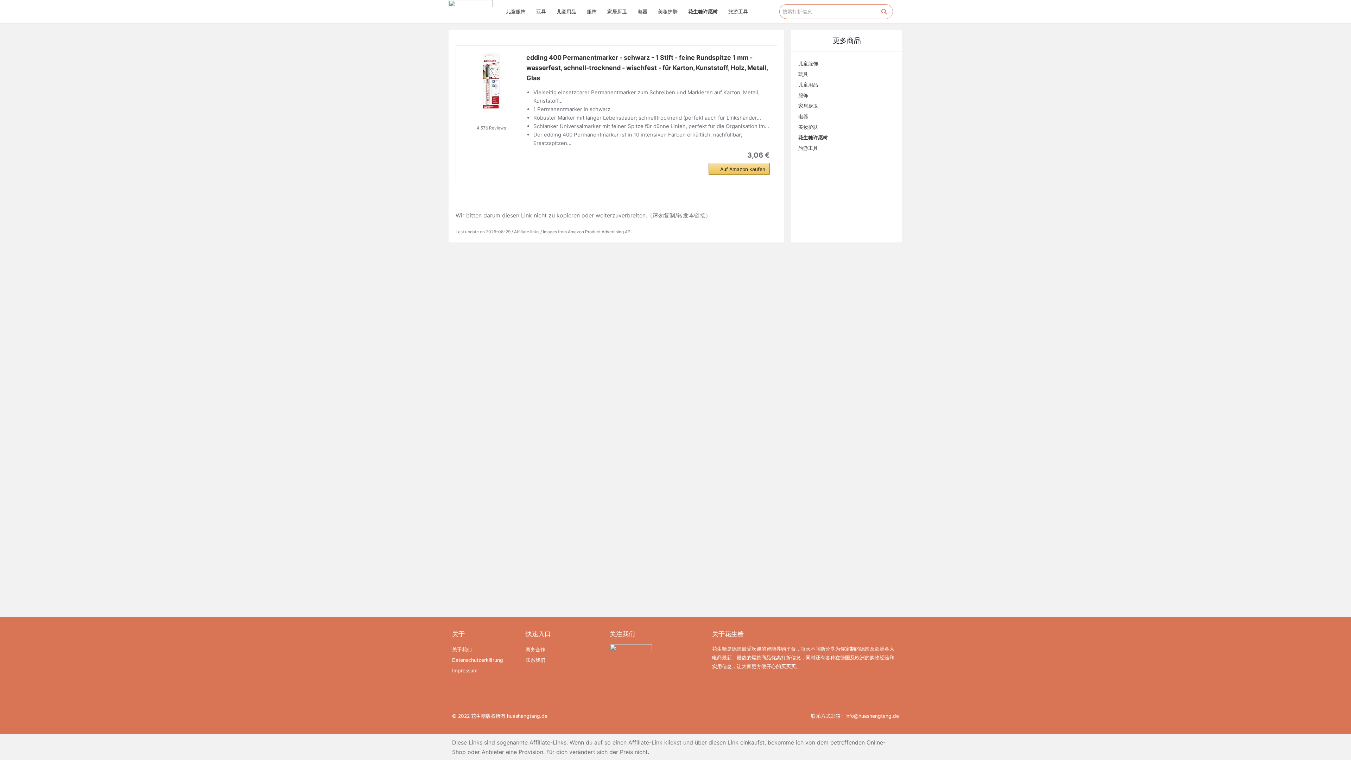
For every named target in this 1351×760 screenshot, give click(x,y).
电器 (642, 11)
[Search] (884, 12)
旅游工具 (738, 11)
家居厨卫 (617, 11)
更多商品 (847, 40)
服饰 (592, 11)
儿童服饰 (516, 11)
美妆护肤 (668, 11)
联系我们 (535, 660)
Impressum (464, 670)
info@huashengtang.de (872, 716)
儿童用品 (566, 11)
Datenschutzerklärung (477, 660)
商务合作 (535, 649)
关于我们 (462, 649)
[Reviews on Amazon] (491, 119)
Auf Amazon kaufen (742, 169)
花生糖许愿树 (703, 11)
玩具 (541, 11)
